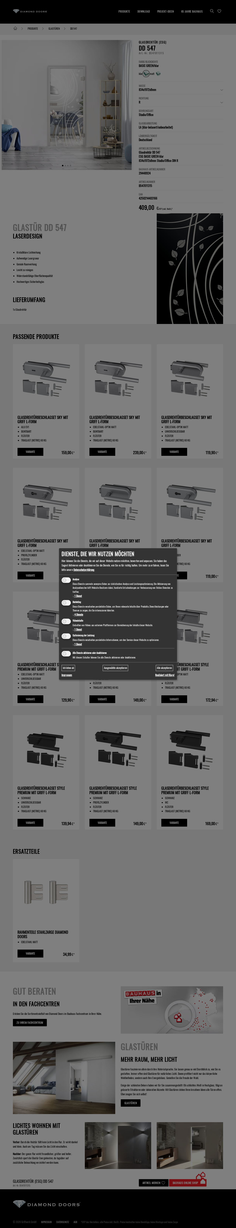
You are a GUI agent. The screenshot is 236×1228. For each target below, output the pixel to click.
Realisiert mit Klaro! (164, 675)
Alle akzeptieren (164, 668)
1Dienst (77, 596)
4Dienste (78, 615)
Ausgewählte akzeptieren (115, 668)
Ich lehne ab (68, 668)
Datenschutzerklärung (84, 570)
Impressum (67, 675)
